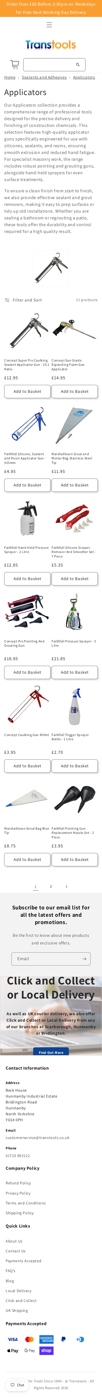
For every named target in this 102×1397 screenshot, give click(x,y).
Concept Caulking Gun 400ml (26, 735)
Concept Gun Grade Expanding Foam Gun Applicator (68, 364)
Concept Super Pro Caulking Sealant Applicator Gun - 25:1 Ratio (26, 364)
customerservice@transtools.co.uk (37, 1137)
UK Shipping (17, 1310)
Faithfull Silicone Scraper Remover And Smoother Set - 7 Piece (74, 551)
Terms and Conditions (26, 1203)
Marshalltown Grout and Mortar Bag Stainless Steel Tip (72, 458)
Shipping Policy (20, 1212)
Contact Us (16, 1250)
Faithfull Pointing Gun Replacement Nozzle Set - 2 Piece (73, 832)
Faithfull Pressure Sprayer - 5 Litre (74, 643)
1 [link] (36, 886)
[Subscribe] (84, 959)
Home (9, 77)
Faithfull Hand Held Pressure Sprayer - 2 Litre (26, 549)
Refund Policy (18, 1183)
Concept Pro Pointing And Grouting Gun (24, 643)
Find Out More (51, 1052)
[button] (49, 25)
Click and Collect (21, 1300)
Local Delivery (18, 1290)
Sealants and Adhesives (44, 77)
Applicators (84, 77)
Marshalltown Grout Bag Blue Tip (26, 830)
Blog (10, 1280)
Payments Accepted (23, 1260)
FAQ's (11, 1270)
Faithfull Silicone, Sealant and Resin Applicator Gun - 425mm (25, 458)
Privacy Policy (18, 1193)
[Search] (78, 64)
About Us (14, 1241)
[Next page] (66, 886)
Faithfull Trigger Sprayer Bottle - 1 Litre (70, 737)
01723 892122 (18, 1155)
